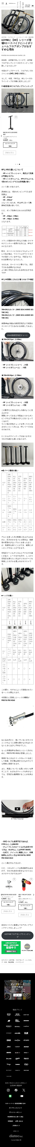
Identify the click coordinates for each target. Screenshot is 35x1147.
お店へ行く (23, 6)
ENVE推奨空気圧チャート (17, 335)
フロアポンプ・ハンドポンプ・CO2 (17, 37)
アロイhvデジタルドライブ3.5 (25, 144)
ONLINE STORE (27, 5)
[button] (2, 3)
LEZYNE (3, 37)
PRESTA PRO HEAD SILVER (8, 895)
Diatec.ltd (21, 55)
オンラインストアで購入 (25, 153)
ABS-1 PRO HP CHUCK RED (24, 895)
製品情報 (31, 37)
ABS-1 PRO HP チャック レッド (25, 899)
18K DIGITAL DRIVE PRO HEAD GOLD (8, 133)
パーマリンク (20, 962)
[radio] (23, 133)
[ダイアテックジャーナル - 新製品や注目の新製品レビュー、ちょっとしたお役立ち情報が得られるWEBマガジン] (12, 3)
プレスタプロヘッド (7, 897)
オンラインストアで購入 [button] (8, 145)
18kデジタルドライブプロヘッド (8, 137)
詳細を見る (8, 153)
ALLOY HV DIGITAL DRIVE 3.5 (25, 140)
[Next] (33, 140)
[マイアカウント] (6, 3)
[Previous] (1, 898)
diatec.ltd (18, 1140)
